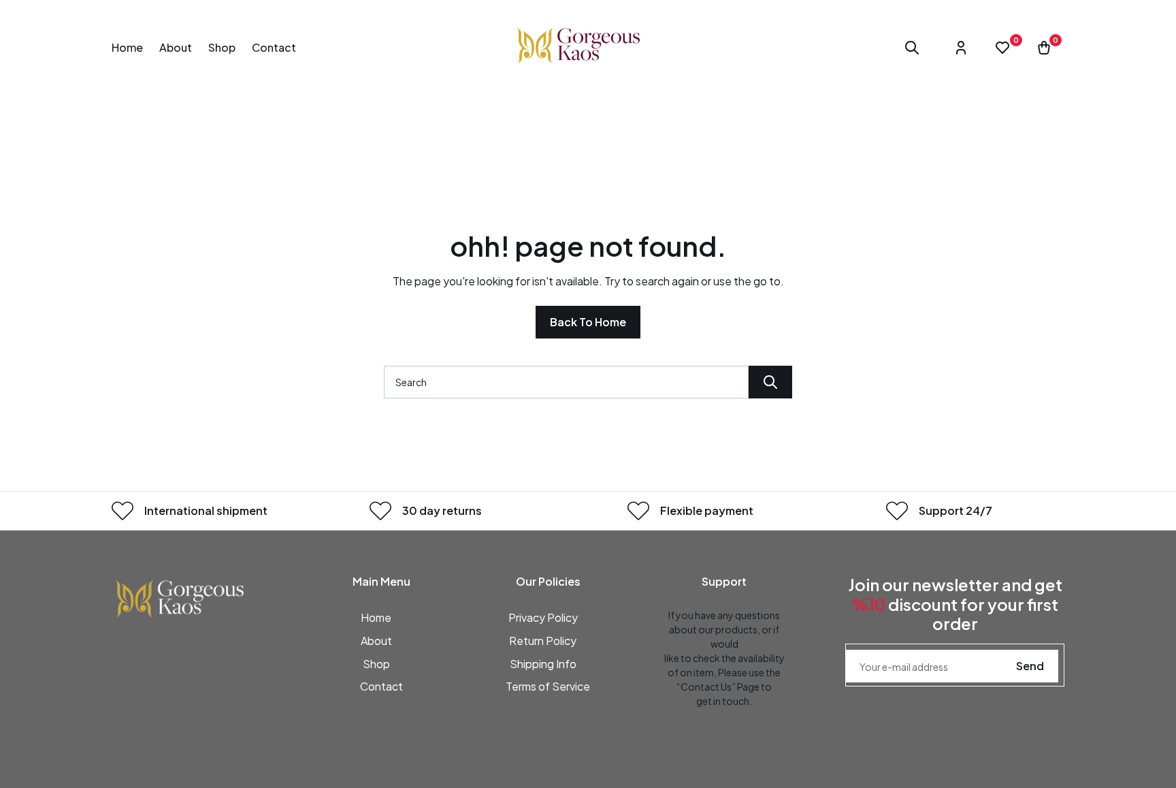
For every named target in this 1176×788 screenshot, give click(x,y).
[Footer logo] (180, 596)
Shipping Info (543, 664)
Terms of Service (548, 686)
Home (376, 617)
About (376, 640)
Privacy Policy (543, 617)
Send (1030, 666)
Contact (381, 686)
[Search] (770, 382)
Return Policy (542, 640)
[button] (912, 48)
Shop (376, 664)
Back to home (588, 322)
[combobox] (566, 382)
